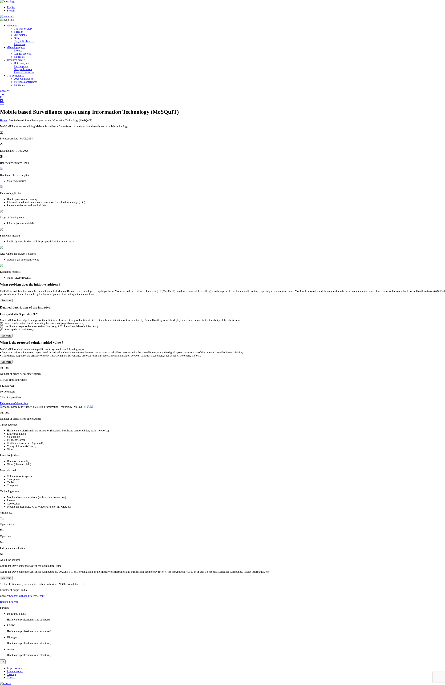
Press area (19, 44)
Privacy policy (15, 671)
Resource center (16, 59)
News (17, 38)
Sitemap (11, 674)
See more (6, 300)
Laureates (19, 56)
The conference (15, 75)
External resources (24, 72)
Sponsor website (18, 595)
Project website (36, 595)
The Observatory (23, 28)
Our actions (20, 34)
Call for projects (22, 53)
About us (12, 25)
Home (3, 120)
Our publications (23, 69)
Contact (11, 677)
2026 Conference (23, 78)
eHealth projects (16, 47)
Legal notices (14, 668)
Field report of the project (14, 403)
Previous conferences (25, 81)
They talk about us (24, 41)
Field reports (21, 66)
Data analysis (21, 63)
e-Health (18, 31)
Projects (18, 50)
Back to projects (9, 601)
